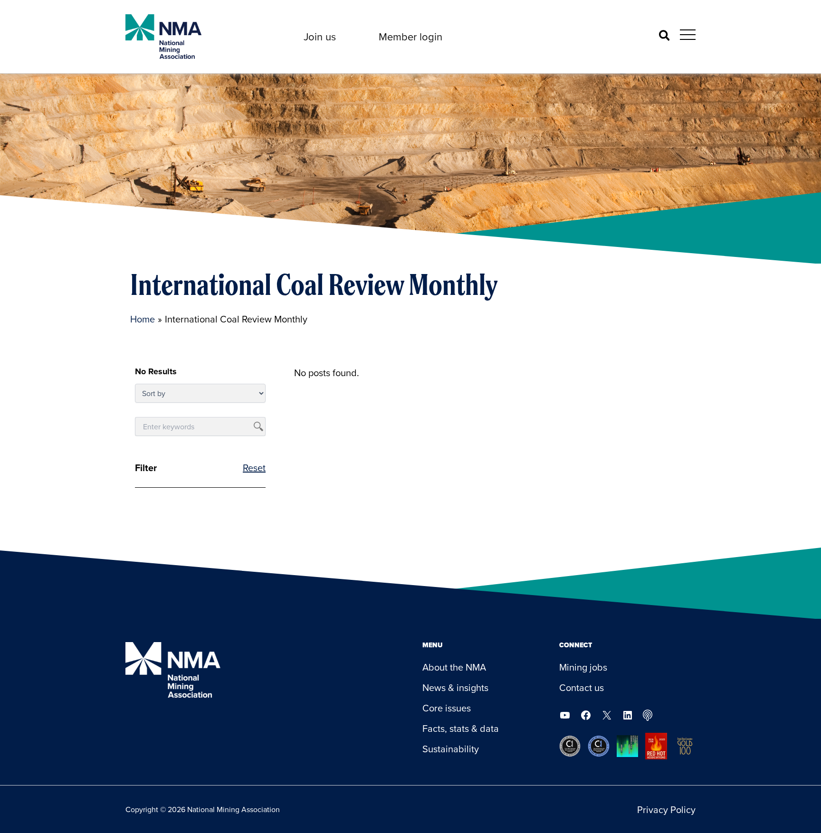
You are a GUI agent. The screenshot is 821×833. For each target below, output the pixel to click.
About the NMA (454, 667)
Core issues (446, 708)
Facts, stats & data (460, 728)
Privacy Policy (666, 809)
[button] (319, 36)
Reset (254, 467)
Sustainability (450, 749)
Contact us (581, 687)
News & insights (455, 687)
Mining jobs (583, 667)
